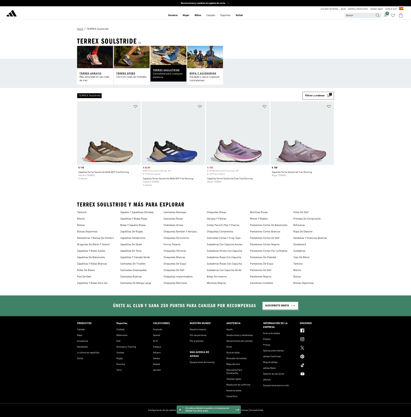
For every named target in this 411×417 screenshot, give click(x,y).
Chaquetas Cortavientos (220, 231)
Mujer (186, 15)
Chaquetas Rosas (216, 212)
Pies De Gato (84, 276)
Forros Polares (172, 244)
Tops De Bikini (301, 257)
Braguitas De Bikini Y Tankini (93, 244)
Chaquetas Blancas (174, 257)
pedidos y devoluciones (358, 9)
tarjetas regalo (376, 9)
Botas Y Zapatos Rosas (133, 225)
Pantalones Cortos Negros (265, 244)
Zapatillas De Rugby (131, 231)
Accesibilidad (256, 410)
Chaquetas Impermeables (178, 276)
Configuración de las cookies (162, 410)
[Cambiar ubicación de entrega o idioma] (401, 9)
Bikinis (81, 219)
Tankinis (82, 212)
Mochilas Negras (216, 283)
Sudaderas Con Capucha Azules (224, 244)
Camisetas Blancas (131, 276)
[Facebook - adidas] (317, 331)
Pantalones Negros (260, 276)
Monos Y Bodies (259, 219)
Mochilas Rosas (259, 212)
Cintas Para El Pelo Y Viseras (223, 225)
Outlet (239, 15)
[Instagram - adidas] (317, 339)
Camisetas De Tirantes (133, 264)
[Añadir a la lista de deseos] (135, 107)
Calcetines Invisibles (261, 283)
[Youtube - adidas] (317, 374)
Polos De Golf (300, 212)
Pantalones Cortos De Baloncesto (268, 225)
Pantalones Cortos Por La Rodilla (268, 251)
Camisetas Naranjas (175, 212)
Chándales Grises (173, 225)
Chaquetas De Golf (174, 270)
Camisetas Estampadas (133, 270)
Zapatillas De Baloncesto (91, 257)
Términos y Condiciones (236, 410)
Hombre (173, 15)
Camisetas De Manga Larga (135, 283)
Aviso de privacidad (213, 410)
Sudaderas (299, 251)
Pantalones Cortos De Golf (264, 238)
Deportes (225, 15)
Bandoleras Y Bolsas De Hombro (95, 238)
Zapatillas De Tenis (131, 251)
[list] (189, 95)
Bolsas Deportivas (87, 231)
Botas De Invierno (217, 276)
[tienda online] (11, 14)
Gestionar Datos (185, 410)
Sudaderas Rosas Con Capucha (224, 264)
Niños (198, 15)
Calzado (210, 15)
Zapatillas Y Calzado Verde (135, 257)
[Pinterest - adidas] (317, 357)
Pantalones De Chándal (263, 257)
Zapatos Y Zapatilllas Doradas (137, 212)
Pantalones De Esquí (261, 264)
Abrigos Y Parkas (216, 219)
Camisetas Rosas (173, 219)
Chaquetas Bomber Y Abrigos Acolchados (180, 232)
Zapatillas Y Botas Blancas (92, 264)
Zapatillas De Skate (131, 244)
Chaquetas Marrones (175, 283)
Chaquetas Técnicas (175, 251)
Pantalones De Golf (260, 270)
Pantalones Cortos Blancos (265, 231)
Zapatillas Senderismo (132, 238)
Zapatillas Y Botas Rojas (133, 219)
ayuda (343, 9)
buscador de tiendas (329, 9)
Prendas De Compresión (307, 219)
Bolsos (81, 225)
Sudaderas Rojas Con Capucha (224, 257)
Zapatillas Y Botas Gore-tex (92, 283)
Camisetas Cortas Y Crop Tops (223, 238)
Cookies (199, 410)
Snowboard (299, 244)
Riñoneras (299, 225)
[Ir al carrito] (401, 15)
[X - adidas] (317, 348)
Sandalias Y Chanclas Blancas (310, 238)
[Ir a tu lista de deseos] (393, 15)
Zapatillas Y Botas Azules (91, 251)
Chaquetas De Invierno (176, 238)
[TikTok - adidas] (317, 365)
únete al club (391, 9)
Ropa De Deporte (302, 231)
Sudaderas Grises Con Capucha (224, 251)
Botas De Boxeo (86, 270)
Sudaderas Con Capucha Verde (224, 270)
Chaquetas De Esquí (175, 264)
